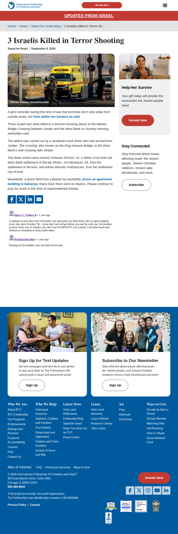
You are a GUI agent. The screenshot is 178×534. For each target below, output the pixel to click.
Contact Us (14, 456)
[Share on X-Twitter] (21, 199)
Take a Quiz (98, 428)
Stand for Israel (72, 423)
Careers (13, 447)
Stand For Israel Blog (45, 26)
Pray (122, 409)
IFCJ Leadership (18, 414)
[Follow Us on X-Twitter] (139, 490)
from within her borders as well (56, 116)
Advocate (125, 414)
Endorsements (17, 424)
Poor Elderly (43, 427)
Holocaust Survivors (57, 467)
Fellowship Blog (73, 418)
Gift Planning (155, 428)
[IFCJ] (25, 5)
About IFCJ (15, 409)
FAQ (10, 451)
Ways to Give (82, 467)
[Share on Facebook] (12, 199)
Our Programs (16, 419)
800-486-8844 (16, 486)
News (23, 26)
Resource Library (101, 423)
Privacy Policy (17, 504)
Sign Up (32, 385)
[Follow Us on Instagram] (148, 490)
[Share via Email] (39, 199)
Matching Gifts (155, 423)
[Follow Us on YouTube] (157, 490)
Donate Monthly (156, 418)
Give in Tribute (156, 433)
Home (12, 26)
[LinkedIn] (166, 490)
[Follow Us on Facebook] (130, 490)
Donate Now (101, 5)
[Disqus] (61, 252)
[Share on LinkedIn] (30, 199)
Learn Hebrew (100, 418)
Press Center (71, 437)
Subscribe (136, 185)
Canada (35, 504)
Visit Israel (125, 419)
